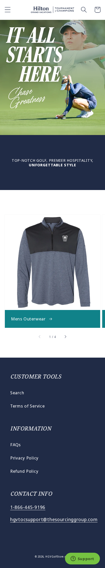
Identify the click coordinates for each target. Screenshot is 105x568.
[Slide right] (65, 336)
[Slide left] (40, 336)
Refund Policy (24, 471)
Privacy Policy (24, 458)
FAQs (15, 445)
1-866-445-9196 (27, 507)
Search (17, 393)
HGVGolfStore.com (57, 556)
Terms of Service (27, 406)
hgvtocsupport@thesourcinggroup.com (53, 519)
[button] (8, 10)
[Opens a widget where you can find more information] (82, 559)
